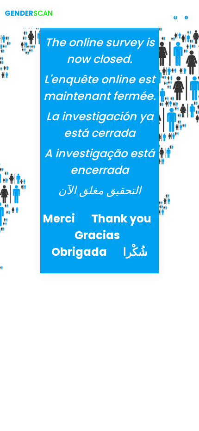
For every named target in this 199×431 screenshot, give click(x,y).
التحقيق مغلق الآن (99, 190)
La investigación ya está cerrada (99, 125)
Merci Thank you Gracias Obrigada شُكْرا (99, 235)
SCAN (43, 13)
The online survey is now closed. (100, 51)
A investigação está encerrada (99, 162)
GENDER (19, 13)
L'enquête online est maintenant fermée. (100, 88)
